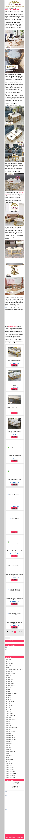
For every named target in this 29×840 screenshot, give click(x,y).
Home (6, 8)
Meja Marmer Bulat (14, 526)
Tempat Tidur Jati (10, 767)
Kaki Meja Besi (9, 671)
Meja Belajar (8, 717)
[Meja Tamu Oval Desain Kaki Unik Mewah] (14, 614)
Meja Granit (8, 725)
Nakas (7, 757)
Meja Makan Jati (9, 735)
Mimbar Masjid (9, 755)
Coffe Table (8, 665)
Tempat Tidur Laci (10, 769)
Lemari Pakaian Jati (10, 715)
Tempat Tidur (9, 765)
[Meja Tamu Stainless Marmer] (14, 356)
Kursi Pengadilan (9, 699)
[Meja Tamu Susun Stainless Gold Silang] (14, 543)
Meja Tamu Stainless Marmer (14, 360)
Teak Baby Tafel (9, 763)
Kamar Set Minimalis (10, 685)
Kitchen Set (8, 687)
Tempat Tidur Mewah (10, 771)
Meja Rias (8, 745)
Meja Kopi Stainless (10, 731)
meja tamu (8, 749)
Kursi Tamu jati (9, 705)
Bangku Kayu (9, 659)
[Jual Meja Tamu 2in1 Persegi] (14, 447)
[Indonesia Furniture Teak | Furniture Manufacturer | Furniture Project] (14, 6)
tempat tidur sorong (10, 775)
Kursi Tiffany (8, 709)
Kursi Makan (8, 697)
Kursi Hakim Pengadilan (11, 693)
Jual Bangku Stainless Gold (15, 479)
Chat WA (14, 365)
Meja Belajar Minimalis (11, 719)
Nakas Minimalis (9, 759)
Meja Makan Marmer (10, 737)
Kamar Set (8, 677)
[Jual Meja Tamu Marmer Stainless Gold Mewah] (14, 590)
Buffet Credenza (9, 663)
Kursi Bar (8, 689)
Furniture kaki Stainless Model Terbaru (14, 669)
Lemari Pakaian (9, 713)
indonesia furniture (12, 326)
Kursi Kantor (8, 695)
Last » (15, 633)
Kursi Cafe (8, 691)
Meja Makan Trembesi (11, 739)
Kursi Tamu (8, 703)
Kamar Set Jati (9, 681)
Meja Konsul (8, 729)
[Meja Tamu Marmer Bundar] (14, 494)
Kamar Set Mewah (10, 683)
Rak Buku (8, 761)
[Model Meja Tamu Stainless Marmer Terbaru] (14, 380)
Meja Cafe (8, 721)
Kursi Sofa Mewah (10, 701)
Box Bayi (8, 661)
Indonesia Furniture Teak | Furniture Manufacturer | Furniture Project (15, 836)
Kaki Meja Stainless (10, 673)
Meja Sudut (8, 747)
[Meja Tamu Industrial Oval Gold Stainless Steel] (14, 428)
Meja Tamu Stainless (10, 751)
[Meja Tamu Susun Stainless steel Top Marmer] (14, 566)
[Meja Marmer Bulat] (14, 518)
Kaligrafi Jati (8, 675)
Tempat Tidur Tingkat (10, 777)
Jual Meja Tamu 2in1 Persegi (14, 455)
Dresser (7, 667)
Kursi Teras (8, 707)
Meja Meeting (9, 743)
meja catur (8, 723)
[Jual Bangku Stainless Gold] (14, 470)
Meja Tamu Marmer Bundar (14, 503)
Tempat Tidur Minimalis (11, 773)
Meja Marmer (9, 741)
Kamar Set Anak (9, 679)
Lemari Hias (8, 711)
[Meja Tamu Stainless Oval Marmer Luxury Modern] (14, 403)
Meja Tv (7, 753)
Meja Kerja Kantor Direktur (12, 727)
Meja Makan (8, 733)
